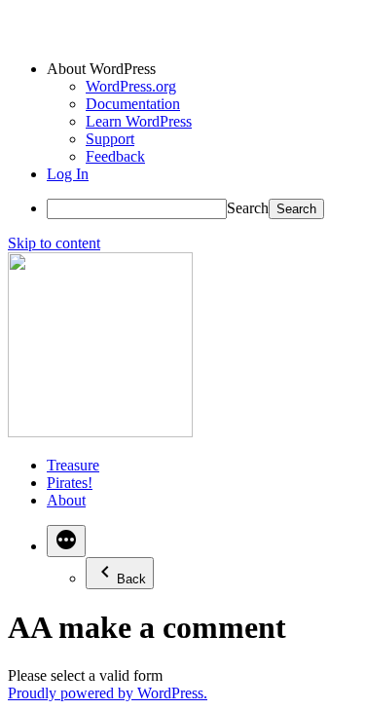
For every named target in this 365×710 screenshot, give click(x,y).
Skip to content (54, 243)
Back (131, 579)
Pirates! (69, 482)
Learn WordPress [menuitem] (139, 121)
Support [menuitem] (110, 139)
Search (248, 208)
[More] (66, 541)
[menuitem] (202, 69)
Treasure (73, 465)
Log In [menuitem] (68, 174)
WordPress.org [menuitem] (131, 86)
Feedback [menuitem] (115, 156)
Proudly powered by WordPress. (107, 693)
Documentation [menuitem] (133, 103)
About (66, 500)
